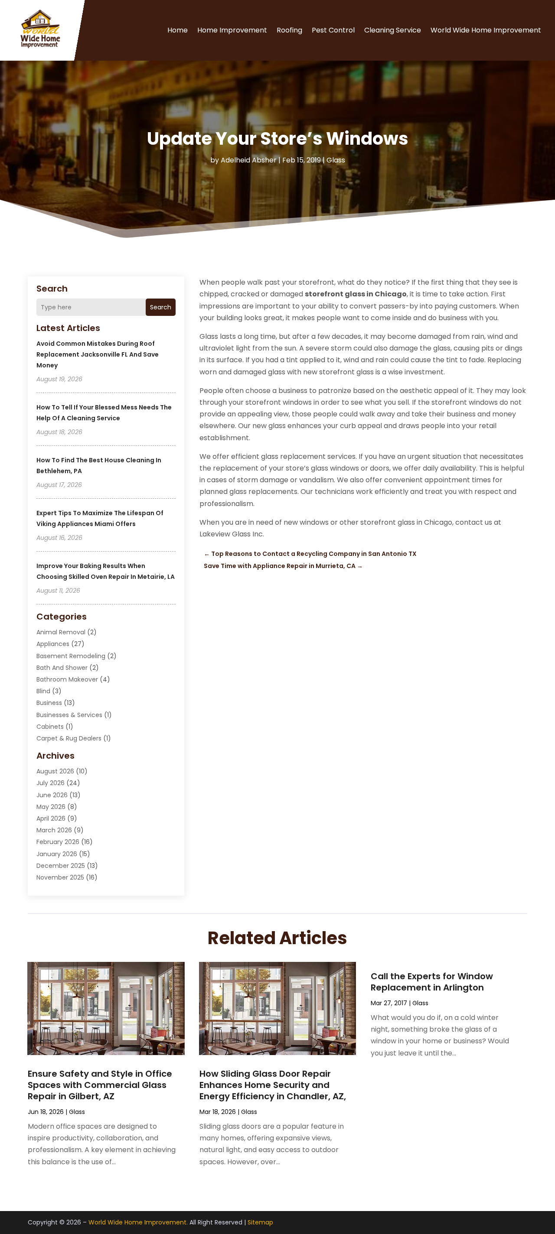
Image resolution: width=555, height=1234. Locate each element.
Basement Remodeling (70, 656)
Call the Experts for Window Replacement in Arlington (432, 982)
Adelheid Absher (249, 160)
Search (160, 307)
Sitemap (260, 1222)
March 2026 (54, 830)
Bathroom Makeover (67, 679)
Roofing (289, 30)
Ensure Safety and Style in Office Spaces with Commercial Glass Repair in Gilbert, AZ (100, 1085)
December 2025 (60, 865)
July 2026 (50, 783)
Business (49, 702)
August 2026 (55, 771)
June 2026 (52, 795)
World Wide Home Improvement (486, 30)
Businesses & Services (69, 715)
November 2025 (60, 877)
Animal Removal (60, 632)
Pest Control (333, 30)
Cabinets (50, 726)
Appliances (52, 644)
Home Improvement (232, 30)
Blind (43, 691)
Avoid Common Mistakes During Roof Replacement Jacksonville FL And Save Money (97, 354)
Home (177, 30)
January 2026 (56, 854)
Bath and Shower (62, 667)
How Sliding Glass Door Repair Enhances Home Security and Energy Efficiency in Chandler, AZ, (272, 1085)
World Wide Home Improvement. (138, 1222)
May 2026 (50, 806)
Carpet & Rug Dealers (68, 738)
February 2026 (57, 842)
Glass (335, 160)
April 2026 (50, 818)
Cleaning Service (392, 30)
